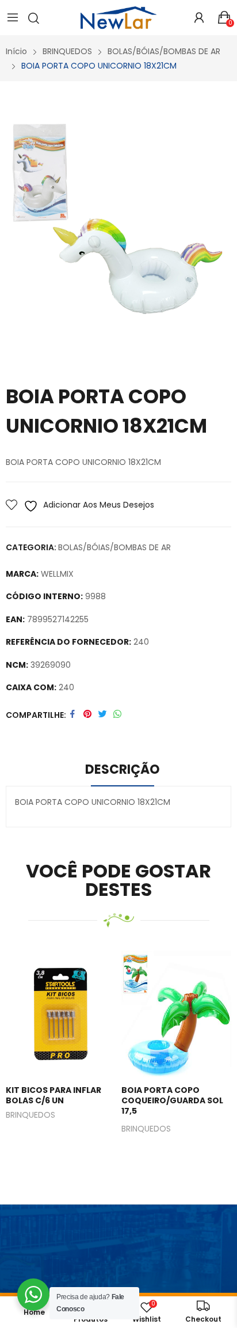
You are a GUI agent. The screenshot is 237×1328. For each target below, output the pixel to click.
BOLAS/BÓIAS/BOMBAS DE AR (114, 547)
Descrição (122, 769)
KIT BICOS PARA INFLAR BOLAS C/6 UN (53, 1095)
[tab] (122, 771)
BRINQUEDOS (30, 1116)
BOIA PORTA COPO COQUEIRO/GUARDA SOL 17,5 (172, 1100)
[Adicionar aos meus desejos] (58, 1014)
